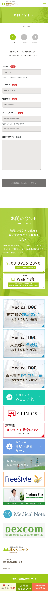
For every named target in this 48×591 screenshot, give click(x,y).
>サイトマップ (8, 568)
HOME (19, 26)
